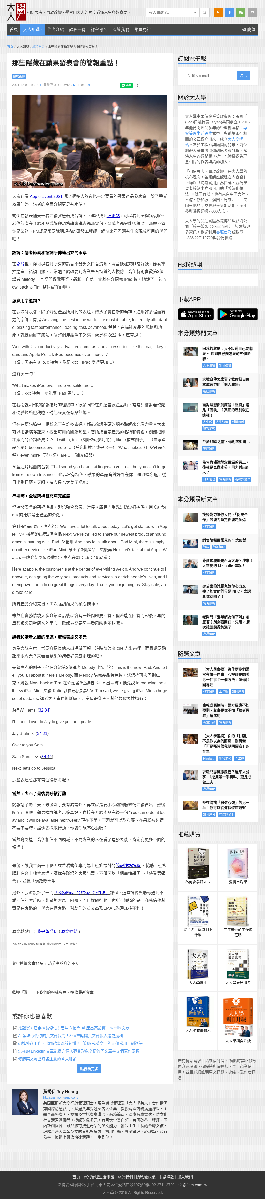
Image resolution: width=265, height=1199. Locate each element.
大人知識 (31, 29)
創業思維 (238, 422)
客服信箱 (224, 232)
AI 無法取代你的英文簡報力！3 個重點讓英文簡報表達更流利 (70, 1035)
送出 (243, 75)
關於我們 (121, 29)
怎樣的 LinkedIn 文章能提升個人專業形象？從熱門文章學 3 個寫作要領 (78, 1051)
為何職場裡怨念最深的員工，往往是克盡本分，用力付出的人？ (225, 467)
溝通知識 (209, 722)
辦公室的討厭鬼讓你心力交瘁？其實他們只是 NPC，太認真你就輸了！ (226, 591)
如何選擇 (225, 366)
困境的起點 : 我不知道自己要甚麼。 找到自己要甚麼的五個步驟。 (227, 353)
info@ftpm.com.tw (191, 1184)
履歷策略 (209, 391)
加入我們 (185, 1177)
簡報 (206, 547)
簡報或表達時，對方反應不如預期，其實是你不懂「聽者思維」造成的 (225, 710)
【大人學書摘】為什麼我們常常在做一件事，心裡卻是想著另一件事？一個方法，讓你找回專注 (225, 677)
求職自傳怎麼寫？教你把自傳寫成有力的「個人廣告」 (225, 381)
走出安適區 (243, 479)
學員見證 (142, 29)
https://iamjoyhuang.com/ (60, 1097)
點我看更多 (89, 1069)
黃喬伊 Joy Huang (57, 85)
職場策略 (19, 77)
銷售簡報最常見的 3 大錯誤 (224, 540)
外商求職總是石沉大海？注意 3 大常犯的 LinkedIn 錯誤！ (227, 563)
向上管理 (209, 479)
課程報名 (99, 29)
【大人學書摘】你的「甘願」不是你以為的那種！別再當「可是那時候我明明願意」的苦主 (225, 743)
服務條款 (166, 1177)
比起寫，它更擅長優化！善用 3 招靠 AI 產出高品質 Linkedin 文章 (73, 1028)
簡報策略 (219, 547)
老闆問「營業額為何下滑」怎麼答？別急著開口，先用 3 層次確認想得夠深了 (226, 622)
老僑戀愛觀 (226, 814)
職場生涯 (38, 47)
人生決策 (209, 366)
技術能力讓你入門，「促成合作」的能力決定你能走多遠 (225, 517)
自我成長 (209, 758)
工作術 (223, 692)
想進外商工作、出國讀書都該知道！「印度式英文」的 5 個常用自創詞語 (80, 1043)
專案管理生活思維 (98, 1177)
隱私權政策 (146, 1177)
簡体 (250, 29)
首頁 (14, 29)
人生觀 (207, 422)
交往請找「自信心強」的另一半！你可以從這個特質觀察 (225, 805)
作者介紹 (55, 29)
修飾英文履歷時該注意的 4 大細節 (47, 1059)
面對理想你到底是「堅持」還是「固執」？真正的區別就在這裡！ (225, 410)
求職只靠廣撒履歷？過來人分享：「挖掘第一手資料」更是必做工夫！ (226, 777)
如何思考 (209, 428)
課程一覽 (77, 29)
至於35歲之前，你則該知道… (226, 442)
